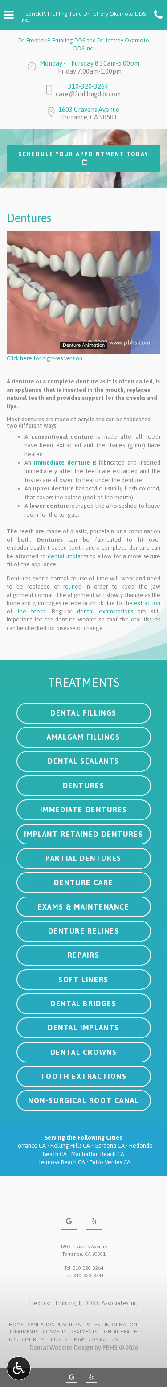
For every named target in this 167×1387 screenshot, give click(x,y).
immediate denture (62, 462)
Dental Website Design (61, 1347)
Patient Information (111, 1324)
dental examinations (105, 611)
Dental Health (120, 1331)
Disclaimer (22, 1339)
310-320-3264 (88, 86)
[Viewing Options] (19, 1368)
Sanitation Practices (54, 1324)
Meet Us (50, 1339)
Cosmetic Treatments (70, 1331)
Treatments (23, 1331)
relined (72, 586)
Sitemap (74, 1339)
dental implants (68, 556)
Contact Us (103, 1339)
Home (16, 1324)
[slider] (83, 347)
